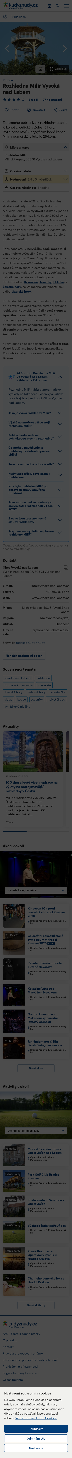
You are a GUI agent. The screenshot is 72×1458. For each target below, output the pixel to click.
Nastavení (36, 1448)
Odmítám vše (36, 1438)
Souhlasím (36, 1428)
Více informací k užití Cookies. (36, 1418)
